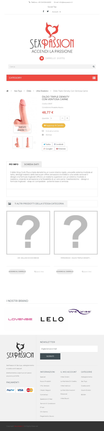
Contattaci (44, 395)
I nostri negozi (45, 390)
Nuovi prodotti (45, 381)
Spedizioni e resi (46, 399)
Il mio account (68, 372)
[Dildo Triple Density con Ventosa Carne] (17, 142)
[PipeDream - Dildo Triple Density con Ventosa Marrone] (76, 233)
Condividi (59, 144)
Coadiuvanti (85, 386)
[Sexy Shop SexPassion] (52, 38)
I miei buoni (64, 398)
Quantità (45, 118)
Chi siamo (44, 412)
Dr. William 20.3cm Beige (28, 258)
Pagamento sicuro (47, 416)
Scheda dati (31, 164)
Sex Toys (84, 381)
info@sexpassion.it (66, 2)
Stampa (49, 135)
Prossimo (34, 142)
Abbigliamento (86, 377)
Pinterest (62, 149)
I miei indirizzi (65, 386)
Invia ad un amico (52, 131)
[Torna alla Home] (7, 90)
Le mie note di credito (68, 381)
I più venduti (44, 386)
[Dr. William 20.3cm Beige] (28, 233)
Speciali (43, 377)
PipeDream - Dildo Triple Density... (76, 258)
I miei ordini (64, 377)
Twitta (47, 144)
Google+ (49, 149)
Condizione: (46, 107)
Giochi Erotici (86, 390)
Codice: (45, 104)
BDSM (83, 395)
